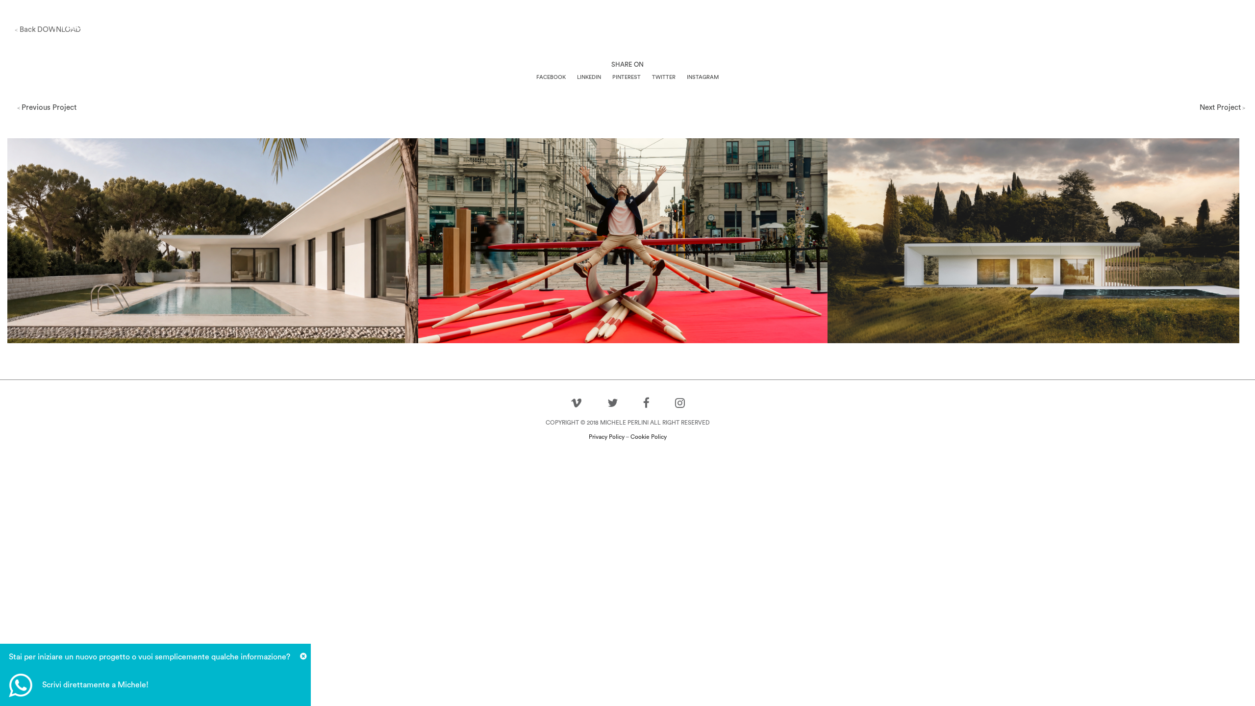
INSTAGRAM (703, 77)
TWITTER (664, 77)
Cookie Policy (648, 437)
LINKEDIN (589, 77)
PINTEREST (626, 77)
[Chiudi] (303, 656)
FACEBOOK (551, 77)
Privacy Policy (607, 437)
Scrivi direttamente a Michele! (95, 685)
